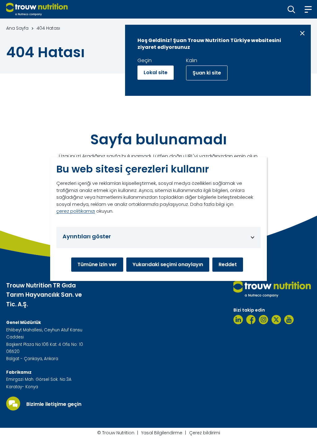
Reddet (228, 264)
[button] (291, 9)
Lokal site (155, 72)
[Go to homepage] (37, 9)
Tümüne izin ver (97, 264)
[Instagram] (263, 319)
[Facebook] (251, 319)
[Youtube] (289, 319)
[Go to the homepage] (272, 289)
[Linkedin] (238, 319)
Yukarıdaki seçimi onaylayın (167, 264)
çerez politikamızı (75, 211)
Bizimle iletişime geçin (53, 404)
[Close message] (302, 33)
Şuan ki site (207, 72)
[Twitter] (276, 319)
